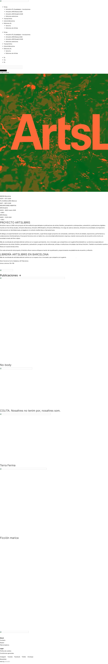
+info (1, 267)
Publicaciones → (10, 275)
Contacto (2, 640)
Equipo (2, 642)
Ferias (5, 7)
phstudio (7, 661)
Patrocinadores (4, 645)
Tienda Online (8, 18)
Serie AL (8, 25)
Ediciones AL (7, 23)
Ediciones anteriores (12, 16)
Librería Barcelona (9, 21)
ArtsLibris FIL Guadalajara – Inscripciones (18, 9)
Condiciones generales (7, 653)
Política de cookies (5, 651)
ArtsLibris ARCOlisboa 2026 (14, 11)
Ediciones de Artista (12, 28)
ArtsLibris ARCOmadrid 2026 (14, 14)
